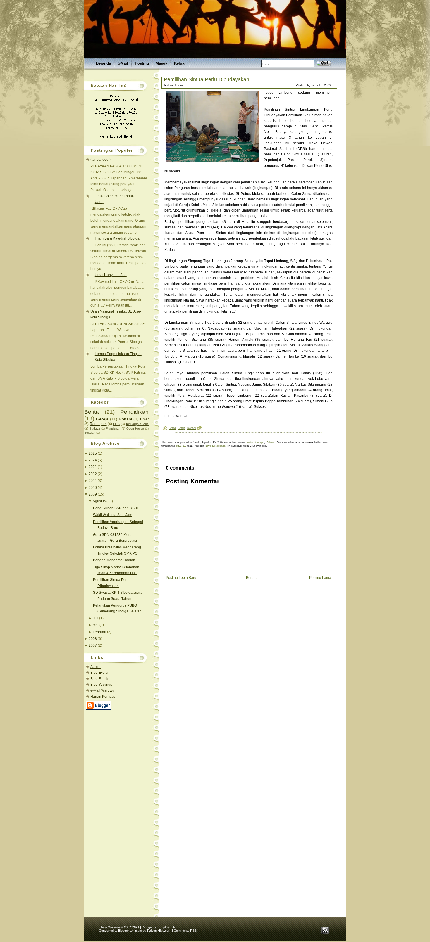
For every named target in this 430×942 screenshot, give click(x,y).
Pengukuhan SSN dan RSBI (115, 508)
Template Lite (166, 927)
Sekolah (89, 432)
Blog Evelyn (99, 673)
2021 (93, 467)
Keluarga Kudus (137, 424)
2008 (93, 639)
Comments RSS (185, 930)
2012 (93, 474)
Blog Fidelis (99, 679)
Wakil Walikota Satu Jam (112, 515)
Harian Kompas (102, 697)
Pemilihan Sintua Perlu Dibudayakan (206, 79)
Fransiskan (113, 428)
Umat (144, 419)
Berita (91, 412)
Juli (96, 618)
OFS (116, 424)
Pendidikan (134, 412)
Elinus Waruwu (109, 927)
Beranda (103, 63)
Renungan (98, 424)
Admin (95, 667)
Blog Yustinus (101, 685)
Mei (96, 625)
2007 (93, 645)
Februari (100, 632)
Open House (135, 428)
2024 (93, 460)
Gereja (102, 419)
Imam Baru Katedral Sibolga (117, 238)
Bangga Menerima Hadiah (114, 560)
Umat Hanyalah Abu (111, 275)
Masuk (161, 63)
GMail (123, 63)
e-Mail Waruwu (102, 690)
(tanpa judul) (100, 159)
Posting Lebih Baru (181, 578)
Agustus (99, 501)
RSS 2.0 (181, 445)
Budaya (95, 428)
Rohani (125, 419)
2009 (93, 494)
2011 (93, 481)
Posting (142, 63)
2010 (93, 488)
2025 (93, 453)
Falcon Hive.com (159, 930)
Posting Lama (320, 578)
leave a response (215, 445)
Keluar (180, 63)
